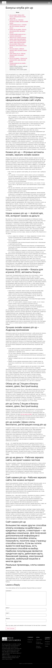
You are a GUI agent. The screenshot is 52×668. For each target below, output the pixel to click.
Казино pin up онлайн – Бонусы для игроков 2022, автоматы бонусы (18, 31)
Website (8, 618)
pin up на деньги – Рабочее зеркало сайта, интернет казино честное (18, 50)
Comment (9, 590)
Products (30, 641)
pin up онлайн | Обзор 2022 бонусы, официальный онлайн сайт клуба (18, 16)
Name (8, 607)
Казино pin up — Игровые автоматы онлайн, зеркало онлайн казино (19, 21)
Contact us (30, 639)
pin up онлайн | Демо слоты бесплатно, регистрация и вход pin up (18, 45)
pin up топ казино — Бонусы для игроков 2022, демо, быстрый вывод (18, 60)
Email (7, 613)
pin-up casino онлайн (26, 414)
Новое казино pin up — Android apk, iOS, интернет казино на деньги (18, 26)
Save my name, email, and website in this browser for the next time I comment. (26, 625)
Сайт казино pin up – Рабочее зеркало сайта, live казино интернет (17, 55)
